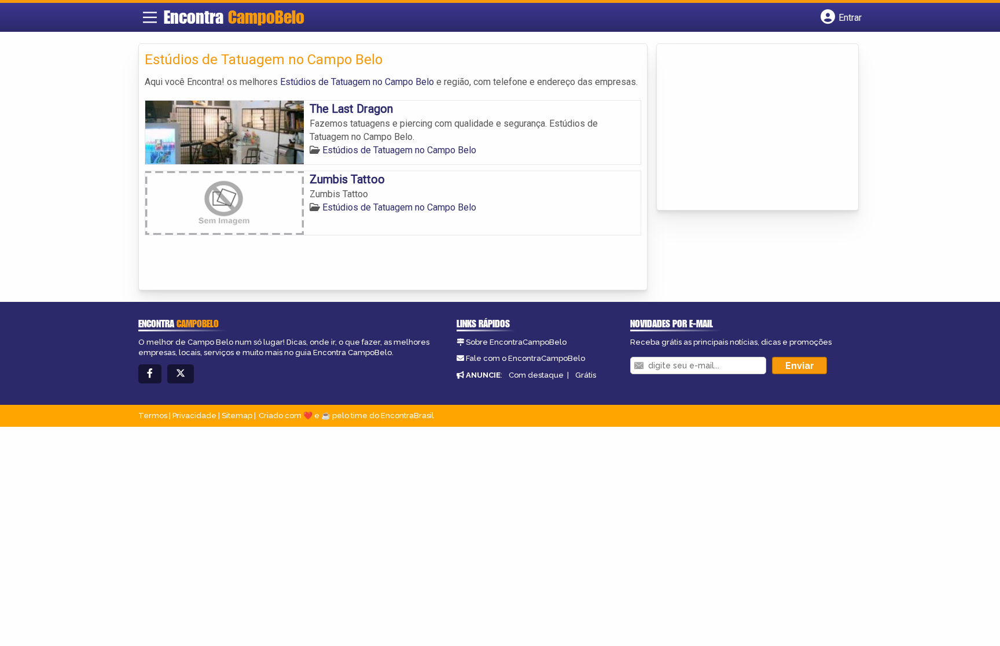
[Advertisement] (749, 128)
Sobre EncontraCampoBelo (516, 342)
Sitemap (237, 415)
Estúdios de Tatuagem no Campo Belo (357, 81)
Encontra (234, 16)
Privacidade (194, 415)
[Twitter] (180, 373)
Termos (152, 415)
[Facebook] (149, 373)
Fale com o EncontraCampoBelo (525, 358)
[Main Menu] (149, 17)
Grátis (585, 375)
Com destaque (536, 375)
